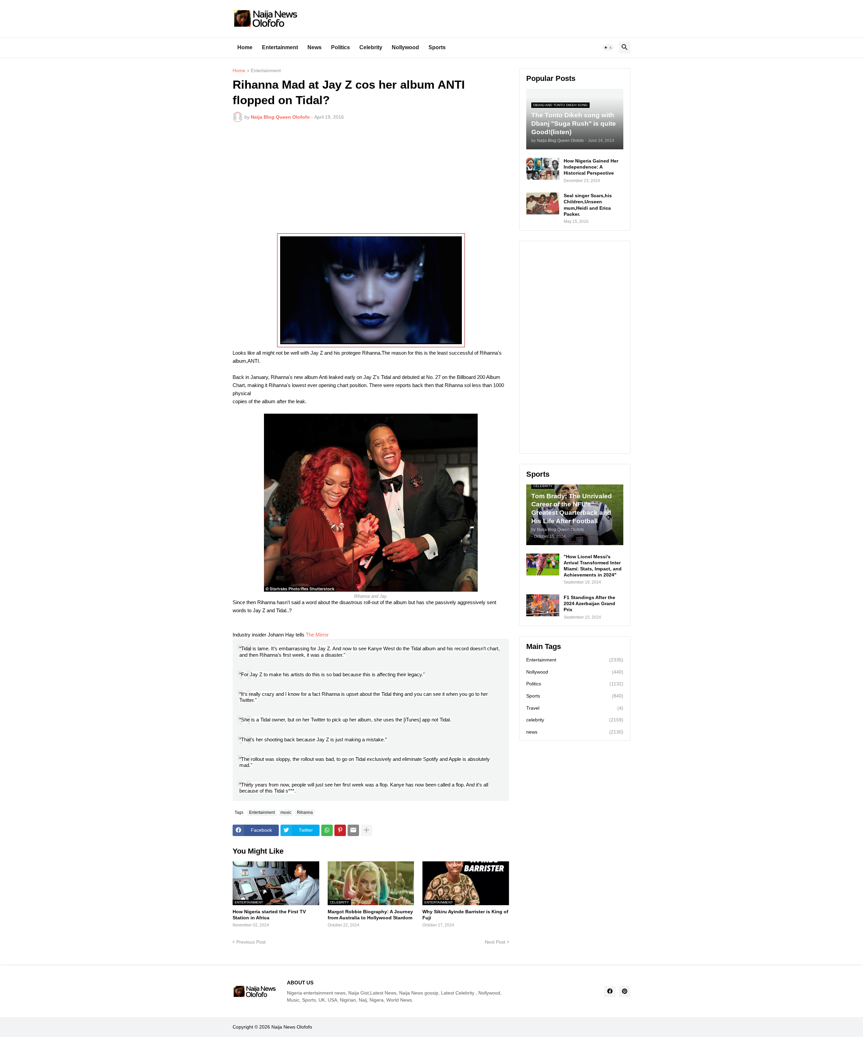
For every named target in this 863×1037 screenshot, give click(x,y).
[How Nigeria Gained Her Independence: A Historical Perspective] (542, 169)
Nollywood (405, 47)
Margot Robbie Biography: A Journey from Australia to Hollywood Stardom (370, 914)
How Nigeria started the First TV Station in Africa (269, 914)
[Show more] (366, 830)
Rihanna (305, 812)
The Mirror (317, 635)
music (285, 812)
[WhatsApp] (327, 830)
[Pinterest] (340, 830)
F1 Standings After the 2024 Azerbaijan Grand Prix (589, 603)
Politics (340, 47)
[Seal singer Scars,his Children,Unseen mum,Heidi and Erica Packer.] (542, 203)
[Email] (353, 830)
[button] (608, 47)
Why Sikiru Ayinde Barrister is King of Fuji (465, 914)
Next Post (495, 942)
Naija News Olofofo (291, 1027)
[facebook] (610, 991)
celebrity (574, 719)
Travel (574, 708)
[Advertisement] (371, 177)
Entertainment (280, 47)
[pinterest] (624, 991)
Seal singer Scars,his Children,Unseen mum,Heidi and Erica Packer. (588, 205)
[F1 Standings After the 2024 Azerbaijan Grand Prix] (542, 605)
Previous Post (251, 942)
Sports (437, 47)
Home (244, 47)
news (574, 732)
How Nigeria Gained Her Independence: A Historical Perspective (591, 167)
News (314, 47)
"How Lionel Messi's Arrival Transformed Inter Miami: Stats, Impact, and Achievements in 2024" (593, 566)
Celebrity (370, 47)
